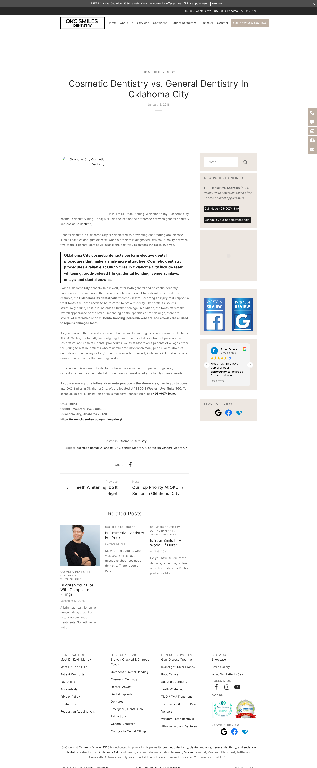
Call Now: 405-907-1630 (250, 23)
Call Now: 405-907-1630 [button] (221, 208)
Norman (176, 752)
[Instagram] (226, 687)
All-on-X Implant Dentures (179, 726)
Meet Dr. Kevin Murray (75, 659)
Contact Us (68, 704)
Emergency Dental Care (127, 709)
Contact (222, 23)
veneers (158, 273)
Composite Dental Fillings (128, 731)
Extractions (119, 716)
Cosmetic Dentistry (158, 72)
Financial (207, 23)
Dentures (117, 701)
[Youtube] (237, 687)
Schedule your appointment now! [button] (227, 219)
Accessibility (69, 689)
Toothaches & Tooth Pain (178, 704)
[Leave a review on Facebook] (228, 412)
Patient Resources (184, 23)
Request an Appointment (77, 711)
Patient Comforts (72, 674)
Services (143, 23)
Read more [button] (217, 381)
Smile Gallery (221, 667)
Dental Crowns (121, 687)
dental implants (200, 747)
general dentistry (224, 747)
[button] (250, 365)
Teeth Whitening (172, 689)
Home (112, 23)
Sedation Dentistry (174, 681)
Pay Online (67, 681)
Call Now (217, 4)
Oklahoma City (109, 752)
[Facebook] (130, 464)
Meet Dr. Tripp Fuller (74, 667)
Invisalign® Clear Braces (178, 667)
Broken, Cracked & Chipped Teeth (130, 662)
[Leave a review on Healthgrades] (239, 412)
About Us (126, 23)
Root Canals (169, 674)
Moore (188, 752)
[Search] (245, 161)
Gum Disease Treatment (177, 659)
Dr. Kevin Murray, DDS (94, 747)
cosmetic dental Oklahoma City (98, 448)
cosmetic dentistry (79, 224)
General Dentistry (164, 534)
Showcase (160, 23)
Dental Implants (162, 530)
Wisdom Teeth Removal (177, 719)
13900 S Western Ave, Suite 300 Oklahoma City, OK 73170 (221, 10)
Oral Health (69, 575)
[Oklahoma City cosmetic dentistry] (83, 185)
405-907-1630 (164, 393)
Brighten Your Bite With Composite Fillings (76, 590)
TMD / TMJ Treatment (176, 696)
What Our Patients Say (227, 674)
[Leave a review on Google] (218, 412)
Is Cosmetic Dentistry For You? (124, 535)
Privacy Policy (70, 696)
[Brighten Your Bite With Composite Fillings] (80, 545)
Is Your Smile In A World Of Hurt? (165, 542)
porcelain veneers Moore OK (167, 448)
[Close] (313, 3)
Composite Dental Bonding (129, 672)
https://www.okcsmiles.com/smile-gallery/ (91, 419)
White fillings (71, 579)
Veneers (166, 711)
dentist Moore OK (134, 448)
